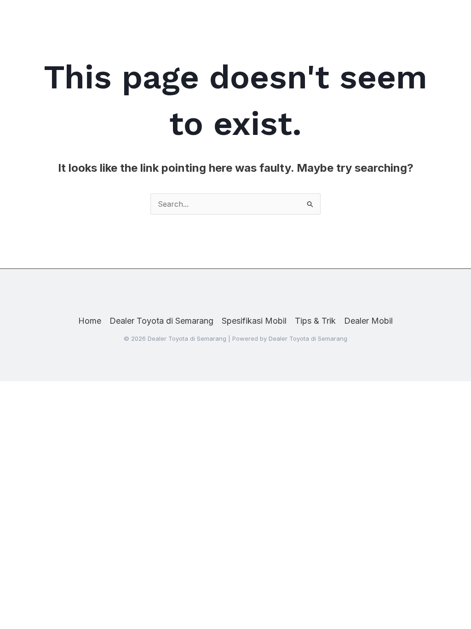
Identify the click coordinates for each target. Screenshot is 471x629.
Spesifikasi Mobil (254, 321)
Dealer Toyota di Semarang (161, 321)
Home (89, 321)
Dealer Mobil (368, 321)
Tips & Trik (315, 321)
